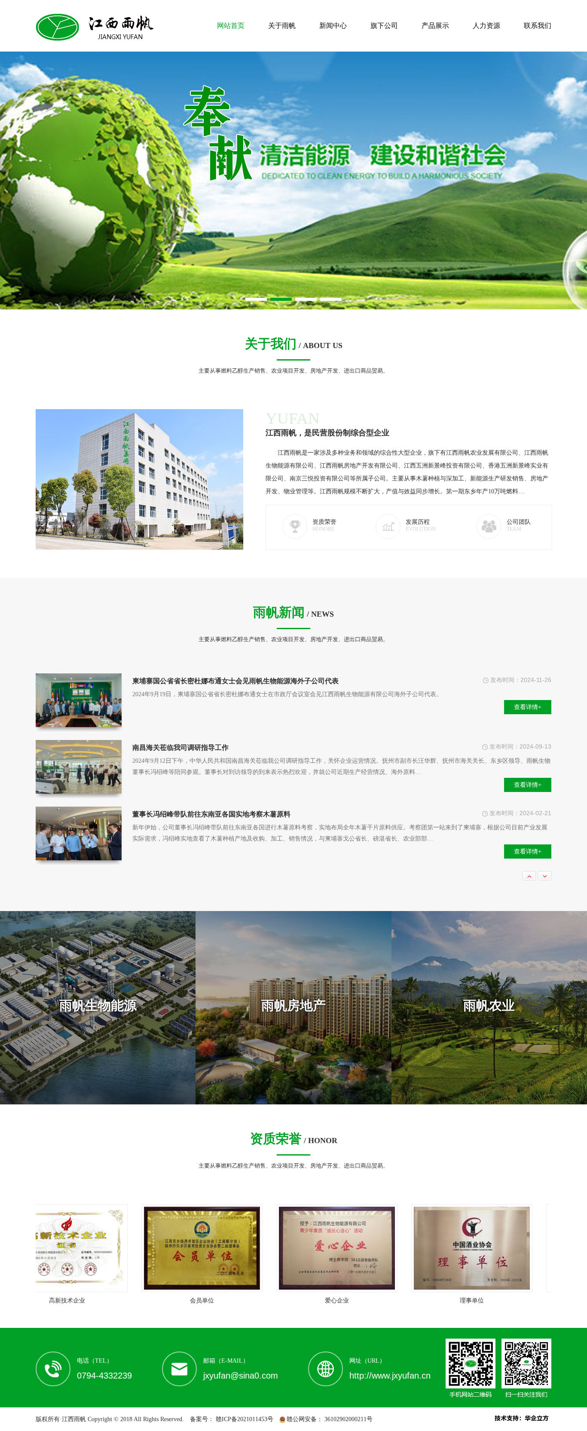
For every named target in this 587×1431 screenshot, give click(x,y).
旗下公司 (384, 25)
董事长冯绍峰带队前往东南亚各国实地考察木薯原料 (211, 747)
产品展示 (435, 25)
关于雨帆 (282, 25)
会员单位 (166, 1300)
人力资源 (486, 25)
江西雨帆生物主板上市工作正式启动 (91, 814)
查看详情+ (527, 718)
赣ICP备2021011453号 (243, 1419)
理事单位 (436, 1300)
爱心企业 (301, 1300)
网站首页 (231, 25)
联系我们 (537, 25)
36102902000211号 (348, 1419)
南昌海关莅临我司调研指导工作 (180, 681)
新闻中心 (333, 25)
